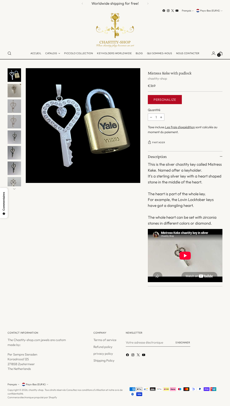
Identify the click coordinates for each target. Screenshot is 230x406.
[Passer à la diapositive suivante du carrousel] (219, 311)
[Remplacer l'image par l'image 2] (14, 90)
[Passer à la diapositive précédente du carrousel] (212, 312)
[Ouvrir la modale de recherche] (9, 53)
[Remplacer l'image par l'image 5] (14, 137)
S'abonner (182, 342)
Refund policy (102, 347)
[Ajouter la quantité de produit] (161, 117)
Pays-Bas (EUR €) (210, 10)
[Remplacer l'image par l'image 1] (14, 75)
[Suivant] (148, 3)
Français (186, 10)
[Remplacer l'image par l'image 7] (14, 168)
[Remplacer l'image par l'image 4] (14, 121)
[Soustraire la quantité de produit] (151, 117)
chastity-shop (157, 78)
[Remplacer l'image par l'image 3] (14, 106)
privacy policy (103, 353)
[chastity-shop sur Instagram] (168, 10)
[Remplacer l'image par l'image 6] (14, 152)
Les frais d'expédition (180, 127)
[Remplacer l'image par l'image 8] (14, 184)
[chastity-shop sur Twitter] (172, 10)
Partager (158, 142)
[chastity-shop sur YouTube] (176, 10)
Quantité (154, 110)
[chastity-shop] (115, 30)
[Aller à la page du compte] (213, 53)
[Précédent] (82, 3)
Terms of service (104, 340)
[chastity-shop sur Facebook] (163, 10)
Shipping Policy (103, 360)
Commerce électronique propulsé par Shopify (32, 397)
